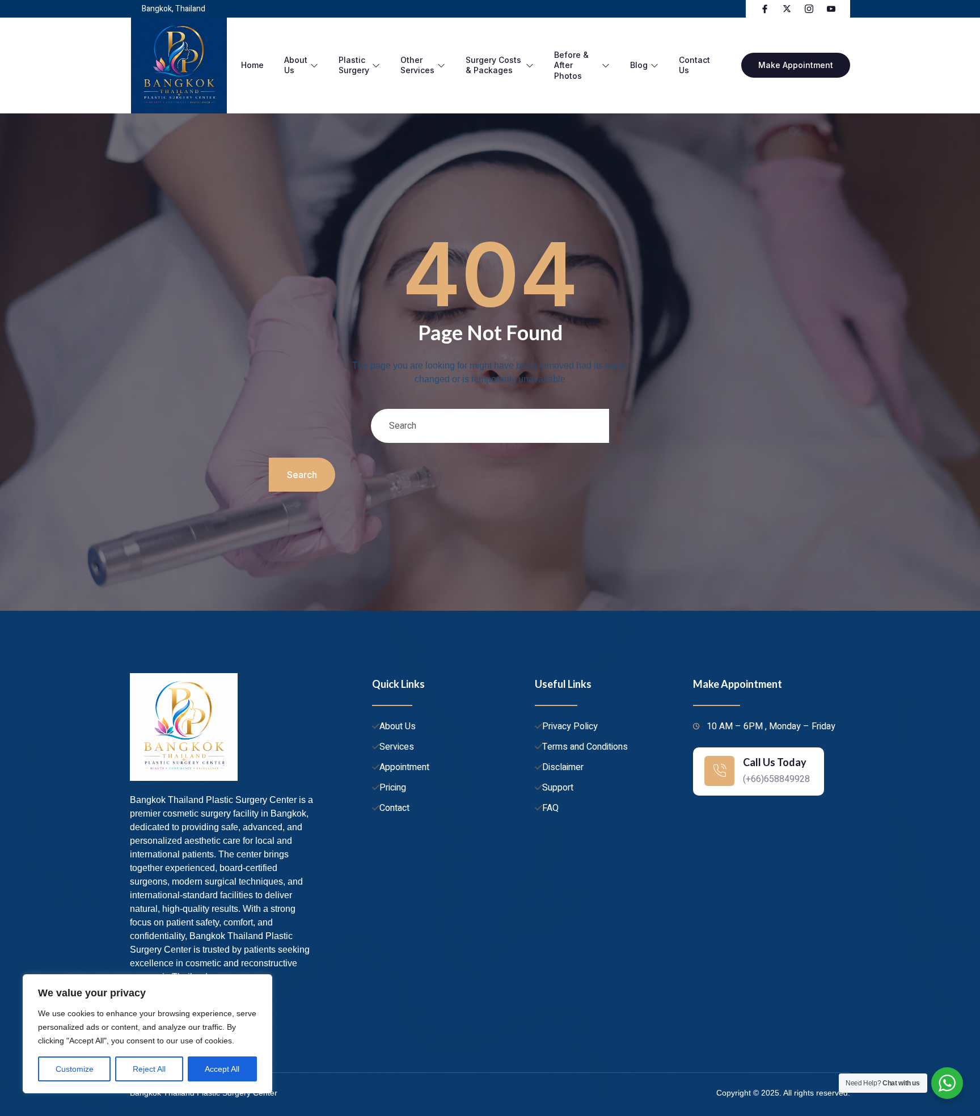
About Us (295, 65)
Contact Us (694, 65)
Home (252, 65)
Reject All (149, 1068)
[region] (147, 1033)
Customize (75, 1068)
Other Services (417, 65)
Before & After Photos (571, 65)
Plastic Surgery (354, 65)
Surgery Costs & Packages (493, 65)
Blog (639, 65)
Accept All (222, 1068)
